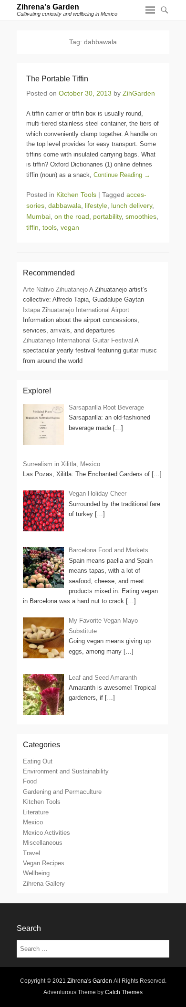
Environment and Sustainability (66, 771)
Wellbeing (36, 873)
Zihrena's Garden (48, 7)
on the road (71, 216)
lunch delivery (131, 205)
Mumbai (38, 216)
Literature (36, 812)
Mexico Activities (46, 832)
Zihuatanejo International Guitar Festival (78, 340)
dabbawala (64, 205)
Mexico (33, 822)
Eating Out (37, 761)
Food (30, 781)
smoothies (140, 216)
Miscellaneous (42, 842)
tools (49, 227)
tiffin (32, 227)
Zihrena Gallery (44, 883)
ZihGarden (139, 93)
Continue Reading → (121, 174)
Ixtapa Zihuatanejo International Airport (76, 309)
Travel (31, 853)
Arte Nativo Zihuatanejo (55, 289)
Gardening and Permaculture (62, 791)
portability (107, 216)
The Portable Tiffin (57, 79)
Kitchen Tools (76, 194)
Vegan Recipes (43, 863)
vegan (70, 227)
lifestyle (96, 205)
